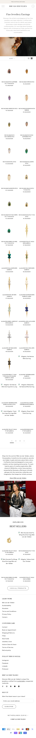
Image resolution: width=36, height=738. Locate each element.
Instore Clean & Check (9, 644)
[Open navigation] (3, 6)
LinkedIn (5, 666)
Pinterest (5, 669)
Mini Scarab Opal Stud (9, 161)
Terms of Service (7, 647)
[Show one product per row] (28, 58)
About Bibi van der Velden (18, 478)
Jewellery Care (7, 641)
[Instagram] (6, 686)
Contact (4, 627)
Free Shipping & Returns (18, 1)
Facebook (5, 663)
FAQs (4, 635)
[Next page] (24, 441)
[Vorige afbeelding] (3, 71)
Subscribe (9, 706)
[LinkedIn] (18, 686)
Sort (11, 58)
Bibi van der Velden (8, 602)
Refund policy (6, 650)
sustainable (21, 681)
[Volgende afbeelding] (16, 71)
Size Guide (5, 638)
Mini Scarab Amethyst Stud (9, 108)
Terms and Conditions (9, 611)
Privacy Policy (6, 614)
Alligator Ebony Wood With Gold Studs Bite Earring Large (9, 376)
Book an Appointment (9, 630)
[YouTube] (14, 686)
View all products (18, 588)
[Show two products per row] (31, 58)
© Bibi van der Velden (18, 719)
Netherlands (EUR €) (17, 715)
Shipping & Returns (8, 633)
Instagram (5, 660)
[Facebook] (2, 686)
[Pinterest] (10, 686)
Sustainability (6, 605)
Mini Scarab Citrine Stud (26, 82)
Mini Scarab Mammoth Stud (9, 188)
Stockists (5, 608)
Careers (4, 617)
